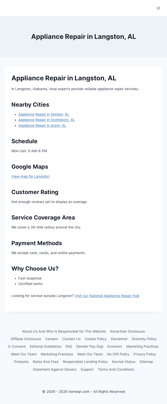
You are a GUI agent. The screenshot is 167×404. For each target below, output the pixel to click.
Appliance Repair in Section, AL (43, 114)
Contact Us (71, 339)
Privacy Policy (144, 354)
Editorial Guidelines (45, 346)
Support (87, 369)
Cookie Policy (96, 339)
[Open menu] (158, 8)
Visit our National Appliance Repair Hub (107, 296)
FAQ (68, 346)
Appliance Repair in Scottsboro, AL (46, 120)
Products (21, 362)
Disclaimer (119, 339)
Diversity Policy (144, 339)
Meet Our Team (24, 354)
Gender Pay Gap (89, 346)
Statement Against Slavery (54, 369)
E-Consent (17, 346)
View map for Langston (30, 176)
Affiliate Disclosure (26, 339)
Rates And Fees (46, 362)
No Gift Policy (118, 354)
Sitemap (146, 362)
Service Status (123, 362)
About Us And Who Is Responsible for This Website (64, 331)
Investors (114, 346)
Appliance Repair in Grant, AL (42, 125)
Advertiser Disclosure (127, 331)
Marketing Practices (142, 346)
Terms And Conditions (116, 369)
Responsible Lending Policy (85, 362)
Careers (51, 339)
